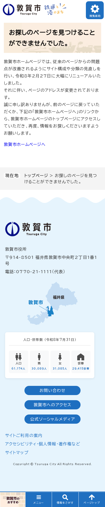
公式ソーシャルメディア (52, 419)
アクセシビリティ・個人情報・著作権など (42, 444)
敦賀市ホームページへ (25, 144)
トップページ (36, 176)
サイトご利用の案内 (23, 435)
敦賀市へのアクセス (52, 405)
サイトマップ (17, 453)
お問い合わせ (53, 390)
